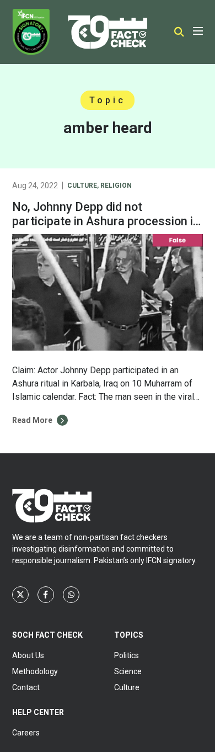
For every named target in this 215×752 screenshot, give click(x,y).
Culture (82, 185)
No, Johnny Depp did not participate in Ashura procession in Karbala (106, 221)
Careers (26, 732)
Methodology (35, 671)
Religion (116, 185)
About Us (28, 655)
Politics (126, 655)
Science (128, 671)
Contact (26, 687)
